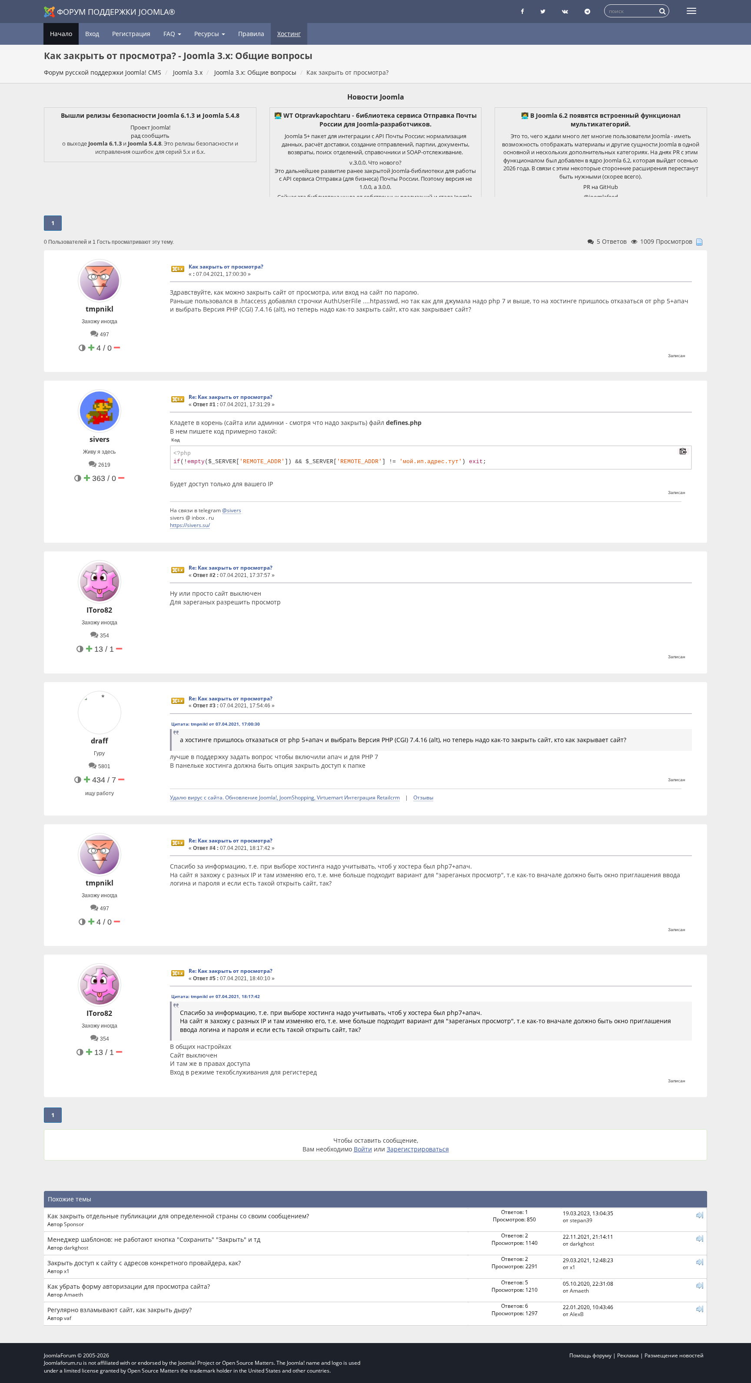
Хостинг (289, 34)
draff (99, 741)
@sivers (231, 510)
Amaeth (73, 1294)
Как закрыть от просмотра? (226, 266)
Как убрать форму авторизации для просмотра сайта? (128, 1286)
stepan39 (581, 1220)
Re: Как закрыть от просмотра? (230, 397)
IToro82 (99, 610)
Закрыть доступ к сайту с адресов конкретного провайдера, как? (144, 1263)
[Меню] (691, 11)
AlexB (577, 1313)
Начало (61, 34)
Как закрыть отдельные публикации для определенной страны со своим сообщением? (178, 1216)
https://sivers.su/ (190, 524)
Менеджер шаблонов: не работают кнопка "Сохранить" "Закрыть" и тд (153, 1239)
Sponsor (74, 1223)
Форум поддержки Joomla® (116, 12)
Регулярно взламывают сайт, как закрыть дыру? (119, 1310)
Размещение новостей (674, 1355)
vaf (67, 1317)
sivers (100, 439)
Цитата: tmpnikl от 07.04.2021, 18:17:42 (215, 996)
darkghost (76, 1247)
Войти (363, 1149)
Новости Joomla (375, 97)
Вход (92, 34)
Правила (251, 34)
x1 (67, 1270)
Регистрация (131, 34)
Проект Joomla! (150, 127)
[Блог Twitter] (543, 11)
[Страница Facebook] (522, 11)
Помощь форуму (590, 1355)
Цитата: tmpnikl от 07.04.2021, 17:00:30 (215, 724)
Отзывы (423, 797)
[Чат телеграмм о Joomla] (587, 11)
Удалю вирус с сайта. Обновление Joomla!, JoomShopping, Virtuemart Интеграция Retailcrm (285, 797)
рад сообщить (150, 135)
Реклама (628, 1355)
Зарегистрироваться (418, 1149)
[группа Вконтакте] (565, 11)
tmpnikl (99, 309)
